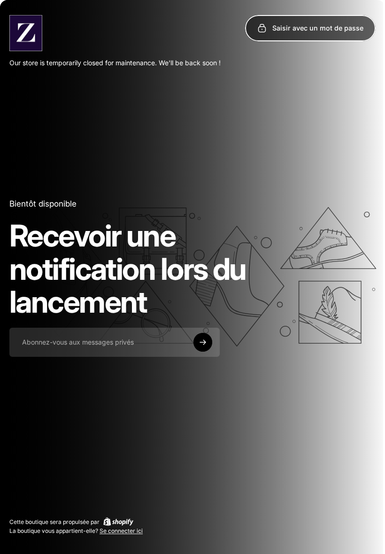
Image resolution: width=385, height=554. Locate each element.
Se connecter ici (121, 530)
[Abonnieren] (202, 342)
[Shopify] (118, 521)
